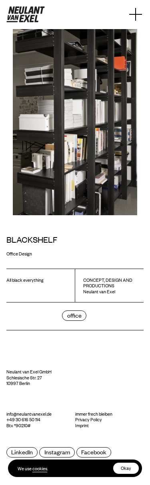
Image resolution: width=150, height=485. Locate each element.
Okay (126, 467)
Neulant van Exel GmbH (29, 371)
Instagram (57, 452)
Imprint (82, 425)
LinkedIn (22, 452)
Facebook (93, 452)
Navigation (135, 14)
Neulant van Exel (25, 14)
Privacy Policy (88, 419)
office (74, 315)
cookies (39, 468)
